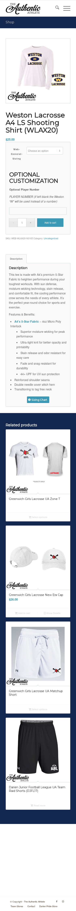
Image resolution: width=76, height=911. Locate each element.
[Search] (55, 8)
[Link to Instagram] (63, 901)
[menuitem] (55, 8)
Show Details (53, 613)
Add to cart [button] (24, 613)
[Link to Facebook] (57, 901)
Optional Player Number (24, 189)
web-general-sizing (16, 154)
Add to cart (50, 222)
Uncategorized (51, 238)
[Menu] (64, 8)
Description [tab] (16, 259)
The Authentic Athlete (34, 901)
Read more (39, 805)
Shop (10, 22)
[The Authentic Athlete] (31, 8)
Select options (39, 517)
